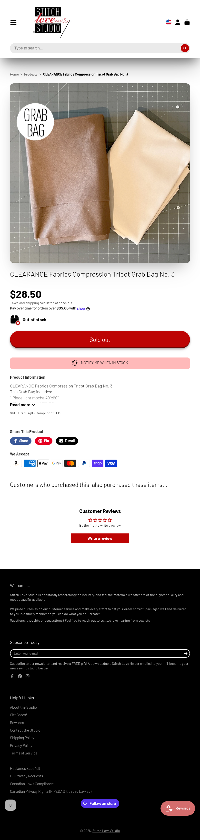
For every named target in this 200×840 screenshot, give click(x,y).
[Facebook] (12, 676)
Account (178, 22)
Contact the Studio (25, 730)
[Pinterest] (20, 676)
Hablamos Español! (25, 768)
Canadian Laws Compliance (32, 784)
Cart (187, 22)
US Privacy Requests (26, 776)
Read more (20, 405)
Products (31, 74)
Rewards (17, 722)
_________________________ (31, 760)
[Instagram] (27, 676)
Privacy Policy (21, 745)
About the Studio (23, 707)
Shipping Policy (22, 737)
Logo (48, 22)
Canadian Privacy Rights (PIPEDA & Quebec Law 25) (50, 791)
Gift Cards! (18, 715)
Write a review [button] (100, 538)
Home (14, 74)
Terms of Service (23, 753)
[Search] (185, 48)
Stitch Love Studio (106, 831)
